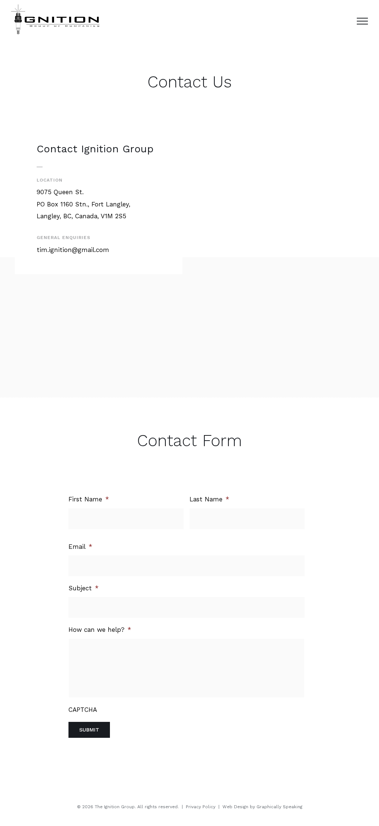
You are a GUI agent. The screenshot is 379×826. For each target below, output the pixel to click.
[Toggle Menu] (362, 21)
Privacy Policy (200, 806)
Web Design (235, 806)
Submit (89, 730)
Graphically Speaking (279, 806)
